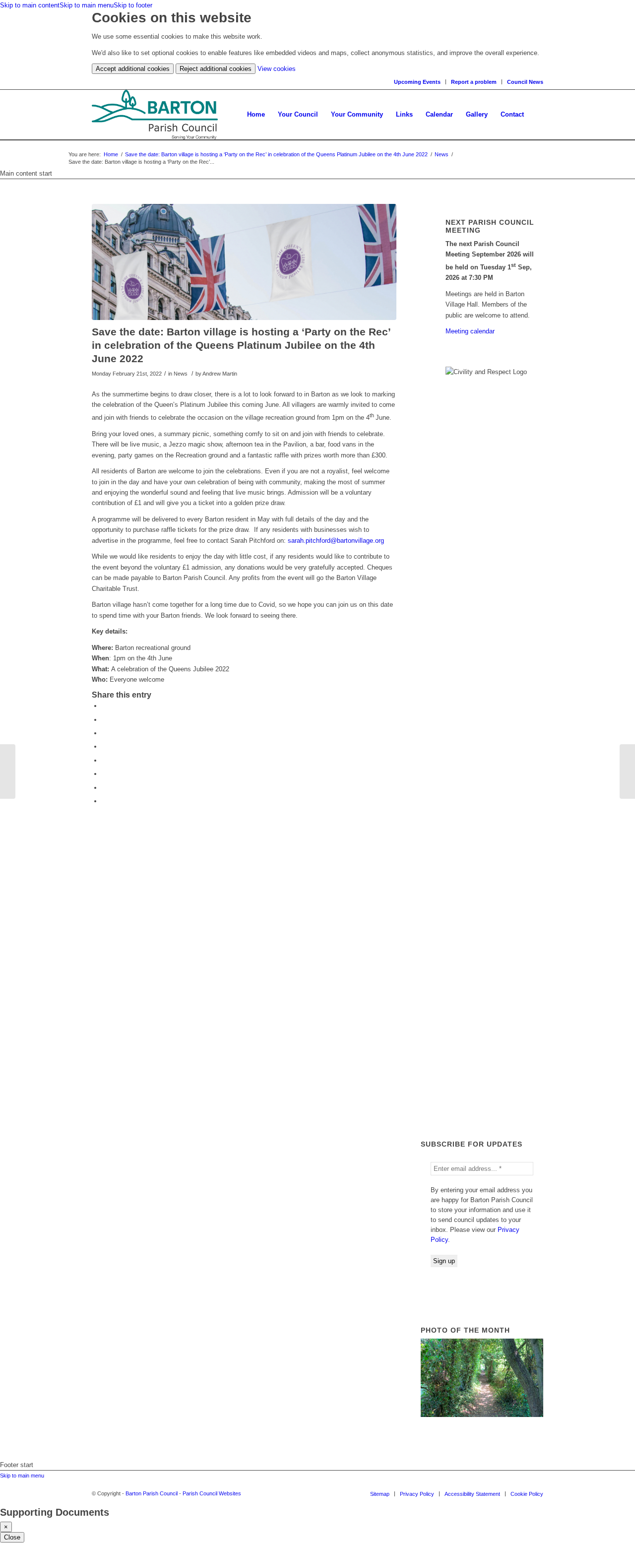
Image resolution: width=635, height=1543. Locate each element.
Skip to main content (30, 5)
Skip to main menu (87, 5)
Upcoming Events (417, 82)
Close (12, 1537)
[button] (297, 114)
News (441, 154)
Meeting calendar (470, 331)
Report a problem (474, 82)
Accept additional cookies (133, 68)
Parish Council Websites (212, 1493)
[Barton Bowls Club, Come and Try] (627, 771)
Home (111, 154)
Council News (525, 82)
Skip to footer (133, 5)
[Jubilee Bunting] (7, 771)
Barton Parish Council (152, 1493)
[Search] (536, 114)
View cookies (276, 68)
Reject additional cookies (216, 68)
